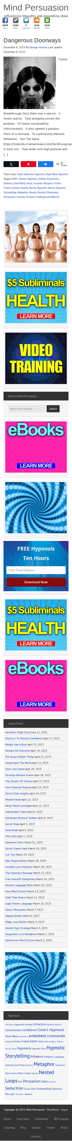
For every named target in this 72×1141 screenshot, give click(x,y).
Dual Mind (19, 183)
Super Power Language (18, 903)
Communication (13, 1030)
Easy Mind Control (15, 891)
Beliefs (58, 1024)
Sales (44, 1081)
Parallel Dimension (47, 192)
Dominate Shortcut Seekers (21, 818)
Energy (8, 1041)
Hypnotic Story (39, 1048)
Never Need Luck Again (18, 805)
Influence (36, 1056)
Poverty (20, 197)
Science (52, 1081)
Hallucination (50, 1041)
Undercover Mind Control (19, 940)
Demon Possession (48, 178)
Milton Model (11, 1073)
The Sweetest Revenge (19, 873)
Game (33, 1041)
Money (35, 1073)
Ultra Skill (11, 836)
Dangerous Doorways (32, 40)
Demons (7, 183)
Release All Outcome (17, 750)
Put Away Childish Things (19, 756)
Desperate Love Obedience (21, 934)
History (60, 1041)
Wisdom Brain (13, 799)
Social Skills (30, 1088)
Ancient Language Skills (19, 885)
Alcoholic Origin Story (17, 732)
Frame (25, 1041)
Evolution (16, 1041)
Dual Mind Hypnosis (57, 174)
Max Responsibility (16, 860)
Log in (64, 1109)
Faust (29, 183)
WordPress (53, 1109)
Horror (32, 187)
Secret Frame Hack (16, 848)
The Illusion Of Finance (19, 781)
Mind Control (24, 1073)
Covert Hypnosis (51, 1029)
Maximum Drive (14, 842)
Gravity (24, 187)
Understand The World (18, 763)
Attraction (39, 1024)
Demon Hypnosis (28, 178)
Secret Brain (12, 824)
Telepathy (28, 1094)
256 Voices (9, 1024)
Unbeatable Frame (16, 811)
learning (9, 1065)
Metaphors (60, 1065)
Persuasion (31, 1081)
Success (20, 1094)
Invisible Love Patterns (18, 867)
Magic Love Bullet (16, 922)
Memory (29, 1065)
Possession (9, 197)
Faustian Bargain (42, 183)
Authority (50, 1024)
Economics (23, 1036)
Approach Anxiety (23, 1024)
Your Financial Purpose (18, 787)
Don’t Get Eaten (15, 769)
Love (16, 1065)
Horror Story (10, 1048)
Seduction (14, 1088)
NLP (20, 1081)
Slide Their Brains (15, 897)
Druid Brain (11, 830)
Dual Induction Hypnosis (31, 174)
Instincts (48, 1056)
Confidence (30, 1030)
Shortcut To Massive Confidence (24, 738)
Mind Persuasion (36, 7)
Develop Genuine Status (19, 775)
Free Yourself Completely (20, 879)
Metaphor (22, 192)
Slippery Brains (13, 915)
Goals (41, 1041)
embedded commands (47, 1035)
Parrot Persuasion (15, 909)
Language (59, 1056)
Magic (23, 1065)
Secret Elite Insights (17, 793)
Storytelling (44, 1088)
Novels (32, 192)
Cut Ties (10, 854)
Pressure (30, 197)
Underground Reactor (48, 197)
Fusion (7, 187)
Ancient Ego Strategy (17, 928)
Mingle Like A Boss (16, 744)
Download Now (36, 582)
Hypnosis (24, 1048)
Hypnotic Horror (46, 187)
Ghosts (15, 187)
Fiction (57, 183)
